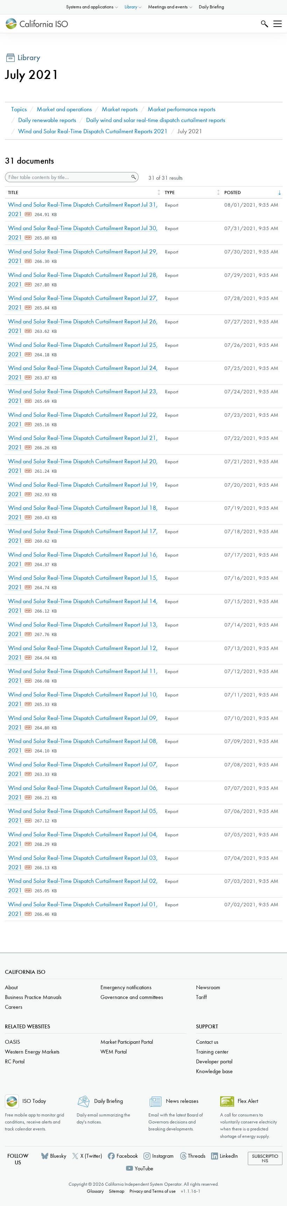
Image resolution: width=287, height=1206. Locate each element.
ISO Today (34, 1101)
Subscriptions (265, 1158)
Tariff (201, 997)
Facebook (127, 1156)
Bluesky (58, 1156)
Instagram (163, 1156)
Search (263, 23)
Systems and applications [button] (89, 7)
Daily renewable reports (47, 120)
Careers (13, 1007)
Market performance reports (181, 109)
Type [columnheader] (170, 192)
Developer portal (214, 1061)
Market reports (120, 109)
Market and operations (64, 109)
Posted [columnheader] (232, 192)
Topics (19, 109)
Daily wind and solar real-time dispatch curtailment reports (155, 120)
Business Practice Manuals (33, 997)
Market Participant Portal (126, 1042)
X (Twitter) (91, 1156)
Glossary (95, 1191)
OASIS (12, 1042)
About (11, 987)
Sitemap (116, 1191)
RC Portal (14, 1061)
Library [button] (131, 7)
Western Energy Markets (32, 1051)
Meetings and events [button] (168, 7)
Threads (196, 1156)
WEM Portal (113, 1051)
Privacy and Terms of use (153, 1191)
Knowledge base (214, 1071)
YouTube (144, 1168)
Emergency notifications (126, 987)
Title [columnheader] (13, 192)
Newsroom (208, 987)
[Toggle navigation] (278, 24)
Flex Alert (248, 1101)
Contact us (207, 1042)
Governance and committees (131, 997)
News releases (182, 1101)
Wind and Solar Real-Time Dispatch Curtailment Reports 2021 (93, 131)
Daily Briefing (211, 7)
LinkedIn (229, 1156)
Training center (212, 1051)
